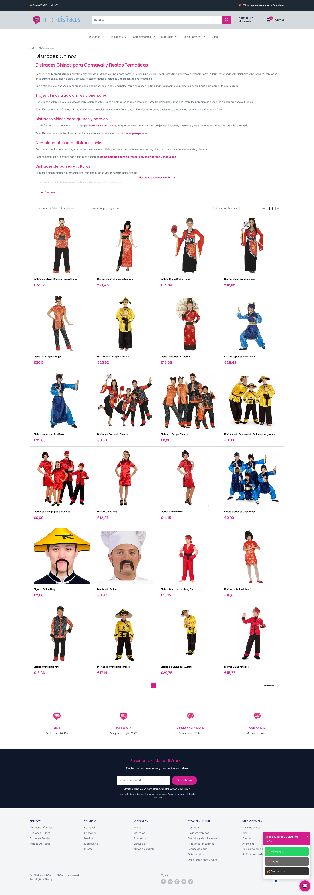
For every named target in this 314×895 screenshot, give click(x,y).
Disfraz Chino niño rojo (237, 666)
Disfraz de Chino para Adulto (177, 666)
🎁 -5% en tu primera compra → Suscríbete (261, 5)
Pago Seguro (123, 727)
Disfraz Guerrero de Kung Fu (177, 589)
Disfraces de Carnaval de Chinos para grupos (249, 434)
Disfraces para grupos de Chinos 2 (53, 511)
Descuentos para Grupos (202, 859)
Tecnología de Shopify (41, 879)
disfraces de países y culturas (157, 177)
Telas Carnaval (192, 36)
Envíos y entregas (198, 832)
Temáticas (116, 36)
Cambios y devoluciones (190, 727)
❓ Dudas (272, 861)
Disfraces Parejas (40, 838)
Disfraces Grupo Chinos (174, 434)
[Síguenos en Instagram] (170, 881)
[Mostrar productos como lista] (277, 208)
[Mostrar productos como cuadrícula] (271, 208)
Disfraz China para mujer (47, 356)
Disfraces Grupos (40, 832)
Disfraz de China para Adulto (113, 356)
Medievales (91, 843)
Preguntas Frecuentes (201, 843)
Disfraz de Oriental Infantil (175, 356)
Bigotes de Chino (107, 589)
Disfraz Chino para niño (47, 666)
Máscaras (139, 832)
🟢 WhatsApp (275, 851)
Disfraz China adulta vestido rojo (115, 278)
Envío (57, 727)
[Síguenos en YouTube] (183, 881)
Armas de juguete (143, 848)
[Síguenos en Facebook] (163, 881)
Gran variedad (257, 727)
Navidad (89, 838)
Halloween (90, 832)
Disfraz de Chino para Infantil (113, 666)
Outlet (215, 36)
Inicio (32, 48)
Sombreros (139, 838)
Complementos (142, 36)
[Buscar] (226, 20)
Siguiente (269, 685)
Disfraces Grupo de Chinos (112, 434)
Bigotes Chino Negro (45, 589)
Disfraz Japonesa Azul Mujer (50, 434)
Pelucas (138, 827)
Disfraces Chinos (47, 48)
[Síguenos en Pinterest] (177, 881)
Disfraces (94, 36)
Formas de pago (197, 848)
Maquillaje (167, 36)
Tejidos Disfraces (40, 843)
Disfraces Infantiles (41, 827)
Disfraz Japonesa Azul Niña (239, 356)
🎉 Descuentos (276, 871)
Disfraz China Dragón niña (175, 278)
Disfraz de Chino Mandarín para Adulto (55, 278)
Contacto (193, 827)
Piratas (88, 848)
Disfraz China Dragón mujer (239, 278)
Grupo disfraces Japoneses (239, 511)
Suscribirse (184, 780)
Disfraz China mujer (172, 511)
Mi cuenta (244, 21)
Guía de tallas (196, 854)
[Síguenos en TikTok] (190, 881)
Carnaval (89, 827)
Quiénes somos (251, 827)
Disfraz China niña (107, 511)
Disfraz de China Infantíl (237, 589)
